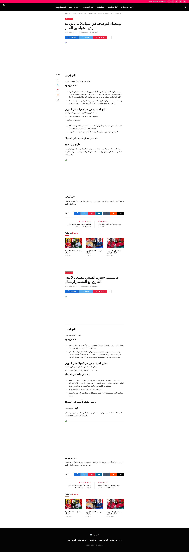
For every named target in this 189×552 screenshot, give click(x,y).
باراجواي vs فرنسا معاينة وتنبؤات (94, 252)
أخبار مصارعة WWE (127, 7)
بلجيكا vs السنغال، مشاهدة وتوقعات (73, 252)
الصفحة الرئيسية (61, 7)
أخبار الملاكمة (101, 7)
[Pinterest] (58, 90)
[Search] (185, 7)
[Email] (58, 100)
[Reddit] (58, 95)
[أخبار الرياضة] (14, 7)
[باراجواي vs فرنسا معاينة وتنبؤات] (94, 243)
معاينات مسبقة (69, 18)
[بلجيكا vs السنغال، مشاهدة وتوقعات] (73, 243)
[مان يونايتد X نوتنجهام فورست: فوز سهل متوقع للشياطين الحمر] (94, 56)
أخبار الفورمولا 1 (88, 7)
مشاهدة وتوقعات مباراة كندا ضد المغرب (114, 252)
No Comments (84, 32)
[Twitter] (58, 85)
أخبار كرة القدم (73, 7)
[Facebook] (58, 80)
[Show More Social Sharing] (110, 37)
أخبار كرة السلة (113, 7)
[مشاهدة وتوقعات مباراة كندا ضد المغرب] (115, 243)
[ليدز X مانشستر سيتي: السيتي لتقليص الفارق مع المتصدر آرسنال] (94, 310)
